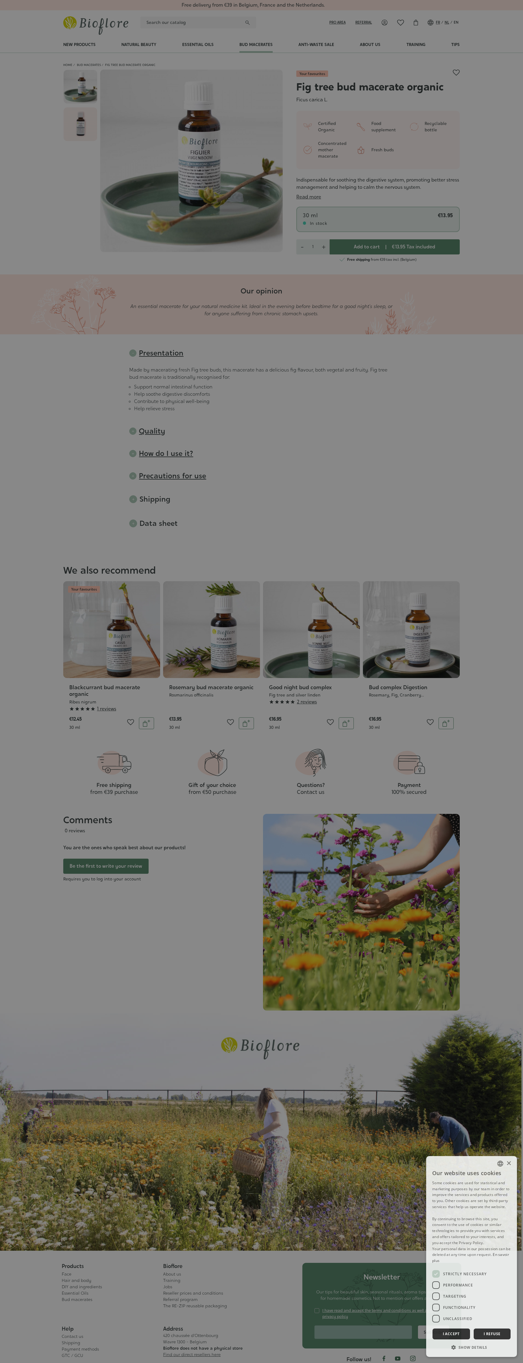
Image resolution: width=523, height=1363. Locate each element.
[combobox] (500, 1164)
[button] (471, 1347)
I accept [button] (451, 1333)
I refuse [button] (492, 1333)
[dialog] (471, 1256)
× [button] (508, 1163)
